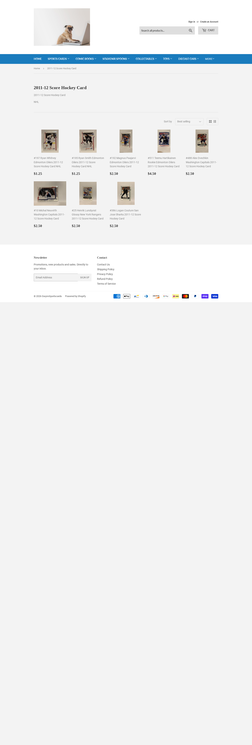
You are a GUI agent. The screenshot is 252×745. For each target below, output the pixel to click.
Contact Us (103, 264)
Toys (166, 58)
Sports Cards (57, 58)
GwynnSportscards (52, 296)
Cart (211, 30)
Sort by (168, 121)
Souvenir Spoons (115, 58)
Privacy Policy (105, 274)
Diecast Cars (187, 58)
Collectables (145, 58)
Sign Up (84, 277)
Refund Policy (105, 278)
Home (38, 58)
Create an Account (209, 21)
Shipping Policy (105, 269)
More (208, 58)
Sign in (191, 21)
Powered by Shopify (75, 296)
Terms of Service (106, 283)
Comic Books (85, 58)
